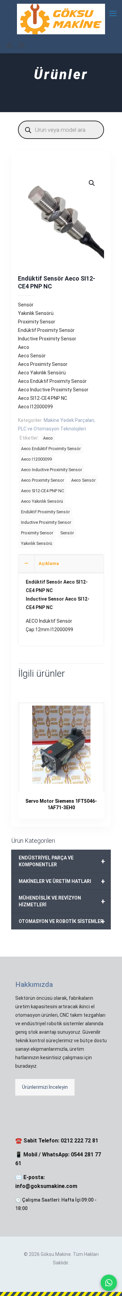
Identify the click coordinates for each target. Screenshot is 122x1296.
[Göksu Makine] (61, 18)
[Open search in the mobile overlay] (61, 129)
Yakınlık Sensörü (36, 543)
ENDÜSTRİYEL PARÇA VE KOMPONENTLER (62, 861)
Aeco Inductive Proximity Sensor (51, 469)
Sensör (67, 532)
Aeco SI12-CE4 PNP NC (42, 490)
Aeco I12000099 (36, 459)
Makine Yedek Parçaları (69, 420)
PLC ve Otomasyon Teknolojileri (52, 428)
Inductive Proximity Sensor (46, 522)
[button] (92, 183)
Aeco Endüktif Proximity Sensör (51, 448)
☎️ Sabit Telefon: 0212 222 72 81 (56, 1140)
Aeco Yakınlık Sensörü (42, 501)
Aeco (48, 438)
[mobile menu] (113, 13)
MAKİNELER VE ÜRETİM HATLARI (62, 881)
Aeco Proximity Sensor (42, 480)
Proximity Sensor (37, 532)
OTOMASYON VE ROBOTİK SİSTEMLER (62, 921)
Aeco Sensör (83, 480)
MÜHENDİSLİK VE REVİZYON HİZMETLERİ (62, 901)
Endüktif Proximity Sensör (45, 511)
